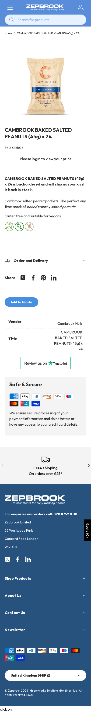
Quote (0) (87, 530)
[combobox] (45, 20)
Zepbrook (14, 690)
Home (8, 33)
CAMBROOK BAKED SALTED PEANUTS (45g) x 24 (48, 33)
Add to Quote (21, 302)
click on (6, 709)
